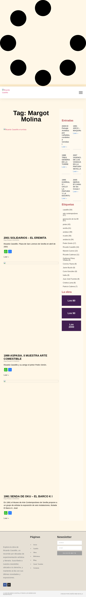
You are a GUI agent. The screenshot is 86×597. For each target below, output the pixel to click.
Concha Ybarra (70, 264)
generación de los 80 (70, 220)
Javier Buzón (69, 268)
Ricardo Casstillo (71, 247)
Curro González (70, 271)
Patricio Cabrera (70, 286)
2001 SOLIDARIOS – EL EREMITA (25, 237)
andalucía (68, 239)
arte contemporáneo (70, 214)
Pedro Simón (69, 243)
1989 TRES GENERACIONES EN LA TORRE (69, 159)
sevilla (67, 228)
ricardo (67, 236)
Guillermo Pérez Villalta (69, 259)
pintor (66, 224)
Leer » (6, 257)
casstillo (67, 210)
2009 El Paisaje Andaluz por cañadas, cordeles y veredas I (66, 135)
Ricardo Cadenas (71, 255)
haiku (66, 275)
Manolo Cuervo (70, 251)
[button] (81, 92)
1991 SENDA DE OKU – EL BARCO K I (28, 496)
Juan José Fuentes (71, 279)
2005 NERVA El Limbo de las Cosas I (77, 184)
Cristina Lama (69, 283)
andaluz (67, 232)
